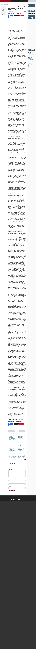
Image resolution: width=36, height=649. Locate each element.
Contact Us (18, 499)
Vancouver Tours (28, 498)
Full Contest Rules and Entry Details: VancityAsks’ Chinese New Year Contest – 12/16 (12, 439)
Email (9, 482)
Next (26, 446)
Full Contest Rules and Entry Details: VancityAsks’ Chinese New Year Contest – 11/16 (21, 439)
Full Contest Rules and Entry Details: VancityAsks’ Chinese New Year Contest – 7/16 (21, 450)
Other (7, 4)
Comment (10, 469)
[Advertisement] (31, 34)
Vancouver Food (3, 7)
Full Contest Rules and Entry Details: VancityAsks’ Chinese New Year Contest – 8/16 (12, 450)
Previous (8, 446)
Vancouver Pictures (20, 498)
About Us (14, 498)
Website (9, 486)
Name (9, 479)
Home (11, 498)
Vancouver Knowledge (3, 10)
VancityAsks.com (5, 1)
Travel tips (3, 14)
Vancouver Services (3, 12)
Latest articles (12, 499)
